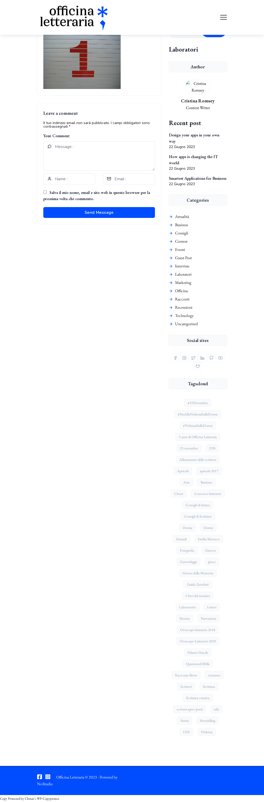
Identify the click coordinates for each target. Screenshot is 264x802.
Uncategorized (186, 323)
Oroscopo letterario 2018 (197, 629)
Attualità (182, 216)
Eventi (180, 249)
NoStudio (45, 784)
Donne (208, 527)
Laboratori (183, 274)
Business (181, 224)
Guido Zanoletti (198, 584)
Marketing (183, 282)
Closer (178, 493)
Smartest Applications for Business (197, 178)
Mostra (184, 618)
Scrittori (186, 686)
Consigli (181, 233)
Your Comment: (56, 135)
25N (212, 448)
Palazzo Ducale (197, 652)
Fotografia (187, 550)
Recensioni (183, 307)
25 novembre (189, 448)
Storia (184, 720)
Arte (186, 482)
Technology (184, 315)
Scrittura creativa (198, 697)
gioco (212, 561)
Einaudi (181, 539)
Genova (210, 550)
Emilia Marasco (209, 539)
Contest (181, 241)
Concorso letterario (207, 493)
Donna (187, 527)
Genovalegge (188, 561)
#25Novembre (198, 402)
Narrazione (208, 618)
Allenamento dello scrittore (197, 459)
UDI (186, 732)
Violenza (206, 732)
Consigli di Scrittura (198, 516)
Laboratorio (187, 607)
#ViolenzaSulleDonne (197, 425)
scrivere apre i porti (190, 709)
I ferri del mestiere (198, 595)
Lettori (211, 607)
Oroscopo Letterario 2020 (198, 641)
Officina (181, 290)
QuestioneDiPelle (198, 663)
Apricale (183, 471)
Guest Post (183, 257)
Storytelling (207, 720)
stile (216, 709)
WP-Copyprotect (48, 798)
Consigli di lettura (198, 505)
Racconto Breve (186, 675)
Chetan (29, 798)
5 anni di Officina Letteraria (198, 437)
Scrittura (209, 686)
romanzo (214, 675)
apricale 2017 (209, 471)
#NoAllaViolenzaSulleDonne (198, 414)
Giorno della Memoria (198, 573)
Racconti (182, 299)
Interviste (182, 266)
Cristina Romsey (197, 101)
